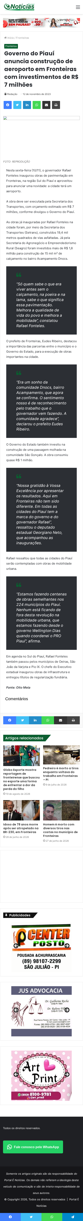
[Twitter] (17, 105)
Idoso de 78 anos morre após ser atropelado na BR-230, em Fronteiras (20, 828)
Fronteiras (22, 37)
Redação (12, 94)
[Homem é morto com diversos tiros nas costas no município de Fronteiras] (61, 810)
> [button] (67, 946)
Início (10, 37)
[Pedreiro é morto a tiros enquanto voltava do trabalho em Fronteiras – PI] (61, 754)
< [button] (16, 946)
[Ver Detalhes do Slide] (41, 1011)
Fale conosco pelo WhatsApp (36, 1147)
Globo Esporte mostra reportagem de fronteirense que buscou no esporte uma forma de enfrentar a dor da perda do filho (21, 779)
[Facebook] (8, 105)
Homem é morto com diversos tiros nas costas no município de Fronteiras (60, 830)
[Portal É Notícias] (19, 7)
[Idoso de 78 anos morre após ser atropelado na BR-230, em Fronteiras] (21, 810)
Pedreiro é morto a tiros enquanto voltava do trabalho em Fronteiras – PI (61, 774)
